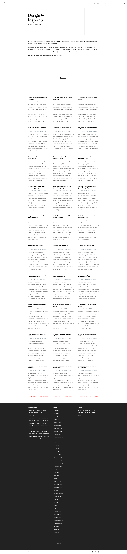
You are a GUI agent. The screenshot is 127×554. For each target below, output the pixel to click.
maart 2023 (57, 505)
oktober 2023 (57, 490)
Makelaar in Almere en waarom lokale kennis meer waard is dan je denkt (38, 426)
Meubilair (96, 4)
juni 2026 (56, 410)
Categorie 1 (44, 161)
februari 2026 (57, 422)
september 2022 (58, 520)
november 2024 (58, 461)
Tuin (45, 190)
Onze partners (113, 4)
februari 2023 (57, 508)
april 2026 (56, 416)
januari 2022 (57, 544)
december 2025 (58, 428)
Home (85, 4)
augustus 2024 (58, 466)
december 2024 (58, 458)
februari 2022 (57, 541)
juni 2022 (56, 529)
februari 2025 (57, 455)
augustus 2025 (58, 440)
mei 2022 (56, 532)
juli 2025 (56, 443)
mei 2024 (56, 475)
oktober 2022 (57, 517)
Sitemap (30, 552)
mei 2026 (56, 413)
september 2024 (58, 464)
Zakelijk (44, 131)
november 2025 (58, 431)
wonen (44, 220)
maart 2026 (57, 419)
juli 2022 (56, 526)
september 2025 (58, 437)
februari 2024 (57, 481)
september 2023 (58, 493)
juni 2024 (56, 472)
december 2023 (58, 484)
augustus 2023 (58, 496)
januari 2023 (57, 511)
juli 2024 (56, 469)
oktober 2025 (57, 434)
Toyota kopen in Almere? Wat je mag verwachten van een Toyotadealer (37, 412)
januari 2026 (57, 425)
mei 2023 (56, 502)
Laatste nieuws (104, 4)
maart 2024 (57, 478)
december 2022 (58, 514)
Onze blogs (63, 78)
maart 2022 (57, 538)
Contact (120, 4)
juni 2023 (56, 499)
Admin (34, 101)
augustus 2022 (58, 523)
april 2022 (56, 535)
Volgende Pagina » (44, 396)
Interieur (91, 4)
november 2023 (58, 487)
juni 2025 (56, 446)
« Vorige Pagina (32, 396)
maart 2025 (57, 452)
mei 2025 (56, 449)
